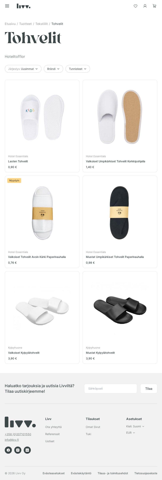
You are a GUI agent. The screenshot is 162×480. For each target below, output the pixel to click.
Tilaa (148, 389)
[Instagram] (17, 450)
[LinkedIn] (27, 450)
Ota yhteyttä (53, 427)
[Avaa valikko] (7, 6)
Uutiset (49, 441)
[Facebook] (8, 450)
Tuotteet (25, 24)
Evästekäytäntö (81, 473)
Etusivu (10, 24)
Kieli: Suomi (133, 426)
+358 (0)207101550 (18, 434)
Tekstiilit (41, 24)
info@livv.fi (12, 439)
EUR (129, 432)
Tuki (88, 434)
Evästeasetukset (54, 473)
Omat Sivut (93, 427)
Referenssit (52, 434)
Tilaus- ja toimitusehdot (113, 473)
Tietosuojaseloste (145, 473)
